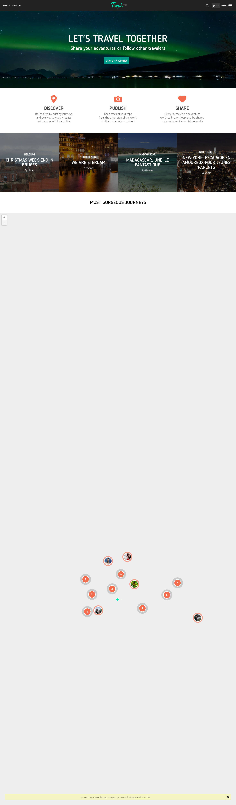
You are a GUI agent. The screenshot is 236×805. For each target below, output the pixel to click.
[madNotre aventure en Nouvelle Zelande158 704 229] (198, 618)
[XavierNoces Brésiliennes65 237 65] (98, 610)
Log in (6, 5)
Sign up (16, 5)
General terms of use (142, 797)
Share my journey (116, 60)
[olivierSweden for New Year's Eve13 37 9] (127, 557)
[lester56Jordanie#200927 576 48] (134, 584)
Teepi (118, 6)
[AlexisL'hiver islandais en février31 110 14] (108, 561)
